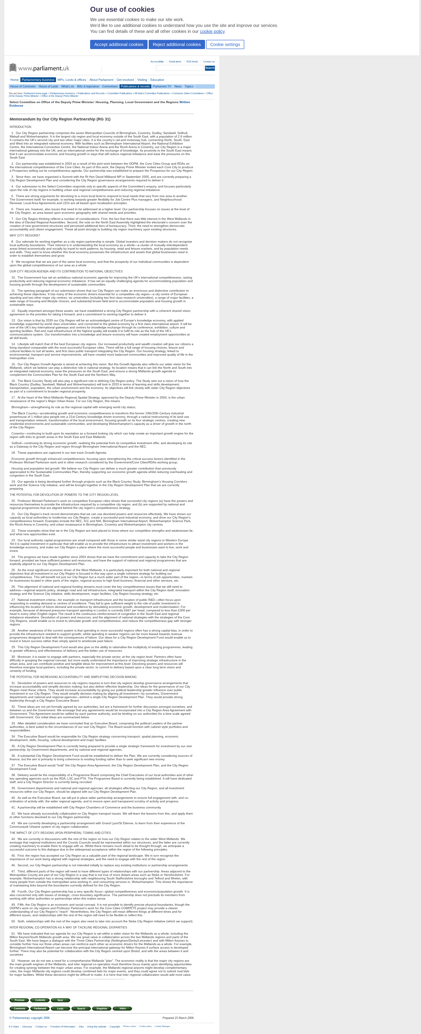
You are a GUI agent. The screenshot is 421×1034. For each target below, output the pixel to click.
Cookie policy (145, 1026)
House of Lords (48, 86)
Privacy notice (129, 1026)
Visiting (142, 79)
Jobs (81, 1026)
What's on (67, 86)
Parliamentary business (38, 79)
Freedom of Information (62, 1026)
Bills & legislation (88, 86)
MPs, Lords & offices (72, 79)
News (178, 86)
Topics (189, 86)
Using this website (96, 1026)
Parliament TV (162, 86)
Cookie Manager (162, 1026)
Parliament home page (35, 93)
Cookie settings (225, 44)
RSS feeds (192, 61)
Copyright (115, 1026)
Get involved (125, 79)
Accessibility (157, 61)
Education (157, 79)
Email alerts (175, 61)
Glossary (27, 1026)
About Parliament (101, 79)
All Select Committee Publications (152, 93)
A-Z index (14, 1026)
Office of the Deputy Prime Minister (59, 96)
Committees (110, 86)
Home (14, 79)
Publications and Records (91, 93)
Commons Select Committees (188, 93)
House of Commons (23, 86)
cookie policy (212, 31)
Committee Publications (119, 93)
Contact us (209, 61)
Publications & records (135, 86)
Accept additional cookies (118, 44)
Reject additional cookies (177, 44)
